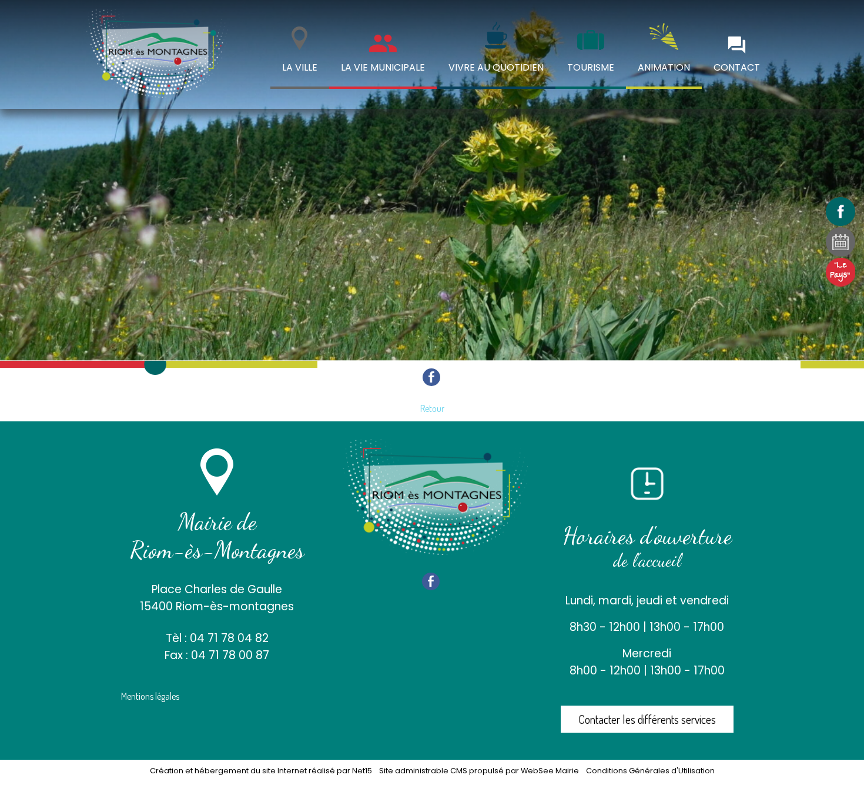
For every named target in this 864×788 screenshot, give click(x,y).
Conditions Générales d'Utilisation (650, 771)
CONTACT (737, 67)
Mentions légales (150, 696)
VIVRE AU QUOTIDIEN (496, 67)
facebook (431, 376)
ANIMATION (664, 67)
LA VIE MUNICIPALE (383, 67)
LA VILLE (299, 67)
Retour (432, 408)
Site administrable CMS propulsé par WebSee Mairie (479, 771)
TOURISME (590, 67)
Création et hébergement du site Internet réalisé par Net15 (261, 771)
